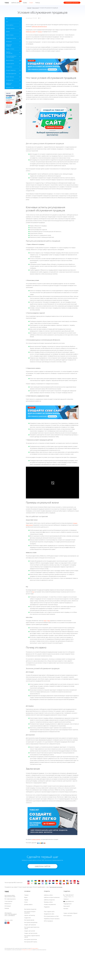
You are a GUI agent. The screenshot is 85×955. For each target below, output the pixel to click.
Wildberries (29, 31)
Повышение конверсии (9, 45)
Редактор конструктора (9, 52)
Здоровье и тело (10, 87)
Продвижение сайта (49, 914)
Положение (24, 949)
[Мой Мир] (42, 842)
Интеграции (9, 41)
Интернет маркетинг (11, 70)
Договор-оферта (28, 904)
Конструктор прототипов (30, 939)
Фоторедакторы (9, 80)
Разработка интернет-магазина (51, 918)
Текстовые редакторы (11, 73)
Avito (45, 620)
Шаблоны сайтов (15, 2)
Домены (8, 31)
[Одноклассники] (40, 842)
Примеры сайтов (48, 902)
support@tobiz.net (69, 901)
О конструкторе (8, 901)
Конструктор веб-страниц (30, 941)
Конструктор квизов (29, 920)
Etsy (33, 592)
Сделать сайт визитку (29, 915)
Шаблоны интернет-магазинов (51, 897)
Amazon (40, 31)
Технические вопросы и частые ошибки (11, 56)
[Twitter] (39, 842)
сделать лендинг (36, 839)
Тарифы (25, 2)
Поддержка (46, 907)
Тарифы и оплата (10, 48)
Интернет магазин (10, 28)
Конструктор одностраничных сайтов (31, 927)
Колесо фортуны (68, 915)
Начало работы (9, 25)
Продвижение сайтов (11, 38)
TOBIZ (7, 3)
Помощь (37, 2)
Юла (48, 620)
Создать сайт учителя (29, 931)
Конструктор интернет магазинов (30, 912)
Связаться (66, 899)
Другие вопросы (10, 60)
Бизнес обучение (10, 76)
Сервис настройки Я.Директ (70, 913)
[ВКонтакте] (37, 842)
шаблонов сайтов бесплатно (39, 26)
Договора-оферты (34, 948)
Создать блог (27, 917)
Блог (7, 21)
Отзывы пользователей (50, 904)
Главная (29, 8)
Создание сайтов (10, 63)
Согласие (29, 949)
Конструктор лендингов (30, 909)
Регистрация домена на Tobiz (51, 916)
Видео (25, 897)
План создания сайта (49, 911)
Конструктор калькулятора (30, 922)
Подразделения (67, 903)
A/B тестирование (48, 921)
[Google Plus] (44, 842)
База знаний (35, 8)
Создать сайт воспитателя (30, 933)
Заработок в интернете (9, 84)
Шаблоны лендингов (49, 900)
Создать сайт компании (30, 924)
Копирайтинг (9, 66)
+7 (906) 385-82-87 (69, 895)
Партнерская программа (55, 887)
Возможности (8, 903)
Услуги (31, 2)
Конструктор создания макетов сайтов (32, 936)
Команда (7, 908)
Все (7, 18)
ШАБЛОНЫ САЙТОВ (42, 866)
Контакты (66, 908)
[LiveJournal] (43, 842)
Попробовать (72, 2)
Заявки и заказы (9, 34)
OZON (33, 31)
